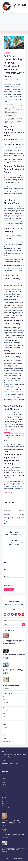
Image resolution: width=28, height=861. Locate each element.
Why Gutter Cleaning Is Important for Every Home (14, 108)
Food (4, 716)
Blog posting (9, 502)
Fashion (5, 713)
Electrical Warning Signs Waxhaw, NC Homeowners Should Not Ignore (12, 685)
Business (7, 52)
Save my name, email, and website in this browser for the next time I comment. (14, 584)
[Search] (23, 624)
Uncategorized (6, 741)
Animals (5, 699)
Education (5, 710)
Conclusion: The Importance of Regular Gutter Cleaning (13, 122)
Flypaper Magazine (8, 492)
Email (5, 569)
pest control (6, 733)
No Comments (21, 79)
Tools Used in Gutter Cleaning (11, 115)
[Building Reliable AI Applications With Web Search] (6, 651)
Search (5, 620)
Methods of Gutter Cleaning (11, 114)
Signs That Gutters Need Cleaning (12, 119)
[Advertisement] (14, 22)
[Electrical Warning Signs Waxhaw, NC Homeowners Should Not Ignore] (6, 679)
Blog (4, 705)
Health (4, 721)
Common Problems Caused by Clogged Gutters (13, 110)
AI (3, 696)
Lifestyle (5, 727)
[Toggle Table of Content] (21, 105)
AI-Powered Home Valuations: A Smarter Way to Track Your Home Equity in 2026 (13, 670)
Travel (4, 738)
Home (4, 724)
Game (4, 719)
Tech (4, 735)
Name (5, 562)
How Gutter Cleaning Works (11, 112)
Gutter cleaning (7, 432)
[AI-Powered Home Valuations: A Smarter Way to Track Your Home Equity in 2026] (6, 664)
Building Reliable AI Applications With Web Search (14, 655)
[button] (8, 505)
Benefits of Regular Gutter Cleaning (12, 116)
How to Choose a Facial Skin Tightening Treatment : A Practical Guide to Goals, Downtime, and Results (13, 642)
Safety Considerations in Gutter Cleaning (13, 118)
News (4, 730)
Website (6, 576)
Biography (5, 702)
